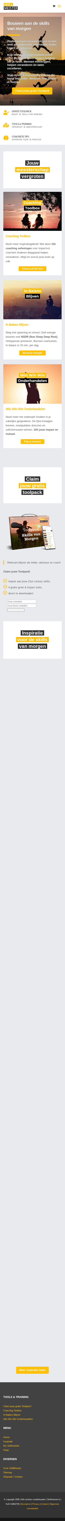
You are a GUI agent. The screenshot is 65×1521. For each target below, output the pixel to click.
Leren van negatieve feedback (26, 1093)
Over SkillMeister (12, 1468)
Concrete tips (20, 136)
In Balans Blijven (17, 324)
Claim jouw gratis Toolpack (32, 90)
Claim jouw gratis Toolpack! (17, 1406)
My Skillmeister (11, 1445)
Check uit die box (32, 268)
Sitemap (7, 1472)
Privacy (35, 1504)
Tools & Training (22, 124)
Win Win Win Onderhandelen (25, 409)
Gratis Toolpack (21, 111)
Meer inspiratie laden (32, 1370)
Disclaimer (26, 1504)
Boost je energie (32, 353)
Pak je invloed (32, 441)
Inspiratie (8, 1441)
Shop (6, 1450)
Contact (44, 1504)
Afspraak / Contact (13, 1476)
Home (6, 1437)
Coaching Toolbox (18, 236)
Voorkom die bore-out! (21, 709)
